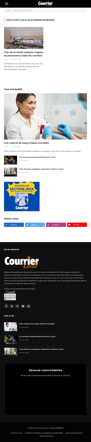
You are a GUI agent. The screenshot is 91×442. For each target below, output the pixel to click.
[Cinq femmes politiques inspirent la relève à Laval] (10, 172)
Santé (6, 59)
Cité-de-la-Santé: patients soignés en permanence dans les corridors (23, 54)
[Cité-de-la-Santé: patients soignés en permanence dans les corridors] (23, 38)
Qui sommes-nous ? (47, 436)
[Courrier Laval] (45, 4)
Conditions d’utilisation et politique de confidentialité (44, 433)
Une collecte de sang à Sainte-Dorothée (26, 143)
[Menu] (6, 3)
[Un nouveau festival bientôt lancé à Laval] (10, 160)
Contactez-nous (16, 433)
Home (9, 10)
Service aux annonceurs (74, 433)
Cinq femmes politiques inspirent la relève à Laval (41, 169)
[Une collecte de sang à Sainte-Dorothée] (45, 116)
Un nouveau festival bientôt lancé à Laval (37, 157)
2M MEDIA (60, 428)
